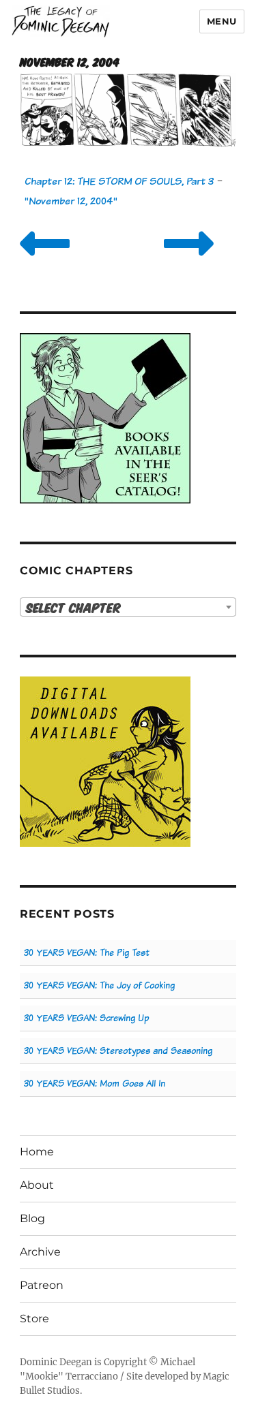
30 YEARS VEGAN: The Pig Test (87, 952)
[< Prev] (45, 260)
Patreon (41, 1285)
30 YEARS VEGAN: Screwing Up (86, 1018)
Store (34, 1318)
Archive (40, 1251)
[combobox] (128, 607)
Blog (32, 1218)
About (37, 1185)
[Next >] (189, 260)
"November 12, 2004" (71, 200)
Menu (222, 21)
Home (37, 1151)
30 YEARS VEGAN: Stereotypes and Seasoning (118, 1050)
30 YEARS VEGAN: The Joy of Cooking (99, 985)
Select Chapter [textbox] (73, 607)
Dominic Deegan (56, 1362)
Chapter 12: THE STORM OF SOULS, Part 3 (119, 181)
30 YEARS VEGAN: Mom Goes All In (94, 1083)
